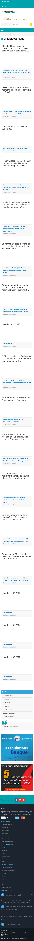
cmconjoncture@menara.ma (13, 924)
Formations (4, 873)
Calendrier (4, 861)
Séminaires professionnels (8, 870)
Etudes (3, 876)
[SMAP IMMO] (17, 19)
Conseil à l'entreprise (7, 867)
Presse (3, 853)
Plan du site (23, 938)
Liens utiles (7, 938)
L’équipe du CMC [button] (5, 4)
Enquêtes (4, 879)
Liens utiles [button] (6, 1)
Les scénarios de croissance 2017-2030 (15, 148)
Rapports (4, 884)
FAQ (2, 938)
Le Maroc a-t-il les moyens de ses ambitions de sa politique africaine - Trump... (15, 270)
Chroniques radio (6, 856)
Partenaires (5, 859)
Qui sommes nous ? (8, 695)
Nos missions (6, 702)
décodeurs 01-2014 (9, 644)
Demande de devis (6, 887)
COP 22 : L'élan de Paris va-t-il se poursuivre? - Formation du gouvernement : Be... (17, 382)
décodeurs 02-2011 (9, 676)
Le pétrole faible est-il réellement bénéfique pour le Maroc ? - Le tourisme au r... (16, 500)
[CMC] (11, 12)
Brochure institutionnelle (9, 713)
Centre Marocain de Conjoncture (11, 726)
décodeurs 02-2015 (9, 612)
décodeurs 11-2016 (9, 343)
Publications (5, 882)
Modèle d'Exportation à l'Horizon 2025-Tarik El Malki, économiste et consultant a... (16, 72)
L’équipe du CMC (7, 709)
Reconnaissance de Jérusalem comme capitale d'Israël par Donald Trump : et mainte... (15, 187)
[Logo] (3, 808)
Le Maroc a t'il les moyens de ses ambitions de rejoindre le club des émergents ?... (14, 228)
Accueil (3, 34)
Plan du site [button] (4, 6)
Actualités (4, 850)
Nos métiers (6, 706)
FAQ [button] (2, 1)
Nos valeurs (6, 699)
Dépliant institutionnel (8, 716)
